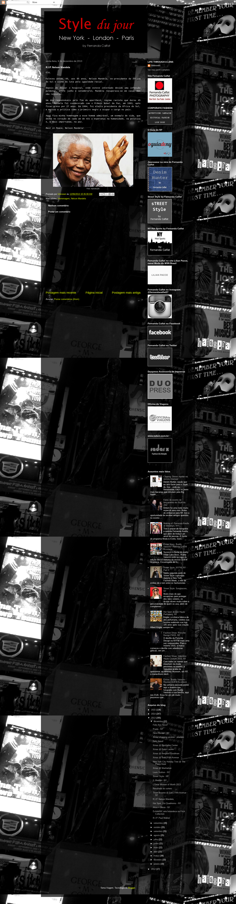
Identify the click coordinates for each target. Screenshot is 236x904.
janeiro (157, 864)
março (157, 856)
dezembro (158, 721)
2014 (153, 714)
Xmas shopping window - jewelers (168, 737)
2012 (153, 869)
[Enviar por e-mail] (100, 194)
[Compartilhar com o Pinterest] (112, 194)
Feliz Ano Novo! (160, 725)
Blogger (131, 888)
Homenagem (64, 198)
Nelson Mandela (78, 198)
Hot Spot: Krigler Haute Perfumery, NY (174, 613)
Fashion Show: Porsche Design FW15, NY (174, 634)
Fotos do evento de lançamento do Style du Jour (174, 502)
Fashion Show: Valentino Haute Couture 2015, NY (174, 657)
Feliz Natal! (158, 741)
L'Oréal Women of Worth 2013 (167, 784)
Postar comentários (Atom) (66, 299)
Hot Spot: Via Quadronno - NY (167, 803)
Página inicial (94, 292)
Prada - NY (158, 729)
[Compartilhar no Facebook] (109, 194)
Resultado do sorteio (162, 788)
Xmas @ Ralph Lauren (163, 749)
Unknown (155, 65)
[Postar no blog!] (103, 194)
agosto (157, 835)
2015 (153, 710)
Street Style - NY (161, 776)
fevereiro (158, 860)
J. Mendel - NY (160, 780)
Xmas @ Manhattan (162, 768)
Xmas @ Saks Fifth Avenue (166, 757)
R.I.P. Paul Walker (161, 818)
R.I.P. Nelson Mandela (163, 799)
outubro (157, 827)
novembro (158, 823)
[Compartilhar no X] (106, 194)
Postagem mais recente (61, 292)
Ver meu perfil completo (159, 70)
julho (156, 839)
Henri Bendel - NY (161, 733)
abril (156, 851)
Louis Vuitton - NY (161, 772)
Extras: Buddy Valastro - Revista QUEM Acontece (175, 680)
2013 (153, 718)
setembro (158, 831)
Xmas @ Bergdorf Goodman (166, 753)
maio (156, 847)
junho (156, 843)
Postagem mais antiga (126, 292)
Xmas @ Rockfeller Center (165, 745)
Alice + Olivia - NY (161, 807)
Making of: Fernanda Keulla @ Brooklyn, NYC (176, 524)
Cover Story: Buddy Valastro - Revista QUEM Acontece (175, 546)
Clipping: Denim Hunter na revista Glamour (175, 477)
